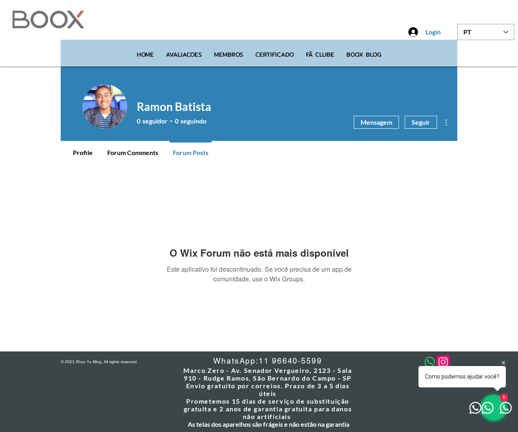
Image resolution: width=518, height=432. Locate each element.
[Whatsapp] (429, 361)
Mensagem (376, 122)
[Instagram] (443, 361)
